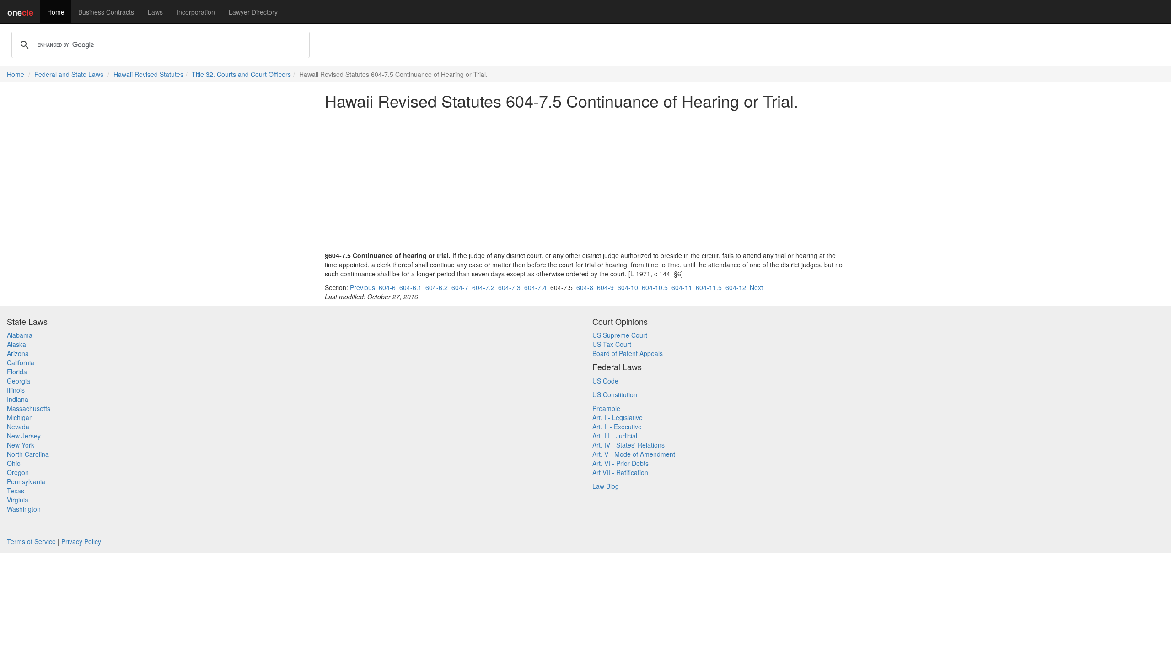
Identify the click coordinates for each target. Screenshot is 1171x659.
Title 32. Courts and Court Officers (241, 74)
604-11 (681, 287)
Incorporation (196, 11)
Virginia (17, 499)
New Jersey (24, 435)
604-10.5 (655, 287)
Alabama (19, 335)
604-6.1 (410, 287)
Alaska (16, 344)
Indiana (17, 399)
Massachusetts (28, 408)
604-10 (628, 287)
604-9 (605, 287)
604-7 (459, 287)
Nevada (18, 426)
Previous (362, 287)
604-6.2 (436, 287)
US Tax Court (611, 344)
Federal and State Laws (68, 74)
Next (756, 287)
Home (55, 11)
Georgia (18, 380)
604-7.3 (509, 287)
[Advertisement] (585, 180)
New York (20, 444)
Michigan (20, 417)
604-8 (584, 287)
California (20, 362)
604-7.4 (535, 287)
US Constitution (614, 394)
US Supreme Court (619, 335)
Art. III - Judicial (614, 435)
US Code (605, 380)
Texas (15, 490)
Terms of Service (31, 541)
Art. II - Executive (617, 426)
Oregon (18, 472)
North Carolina (28, 454)
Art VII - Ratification (620, 472)
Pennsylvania (26, 481)
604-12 (735, 287)
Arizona (18, 353)
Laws (155, 11)
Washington (24, 508)
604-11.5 (709, 287)
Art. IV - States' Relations (628, 444)
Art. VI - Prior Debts (620, 463)
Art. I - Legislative (617, 417)
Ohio (14, 463)
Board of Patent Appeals (627, 353)
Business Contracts (106, 11)
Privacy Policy (81, 541)
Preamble (606, 408)
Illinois (16, 389)
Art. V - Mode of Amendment (633, 454)
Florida (17, 371)
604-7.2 (483, 287)
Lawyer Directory (253, 11)
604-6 (387, 287)
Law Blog (605, 486)
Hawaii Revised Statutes (148, 74)
